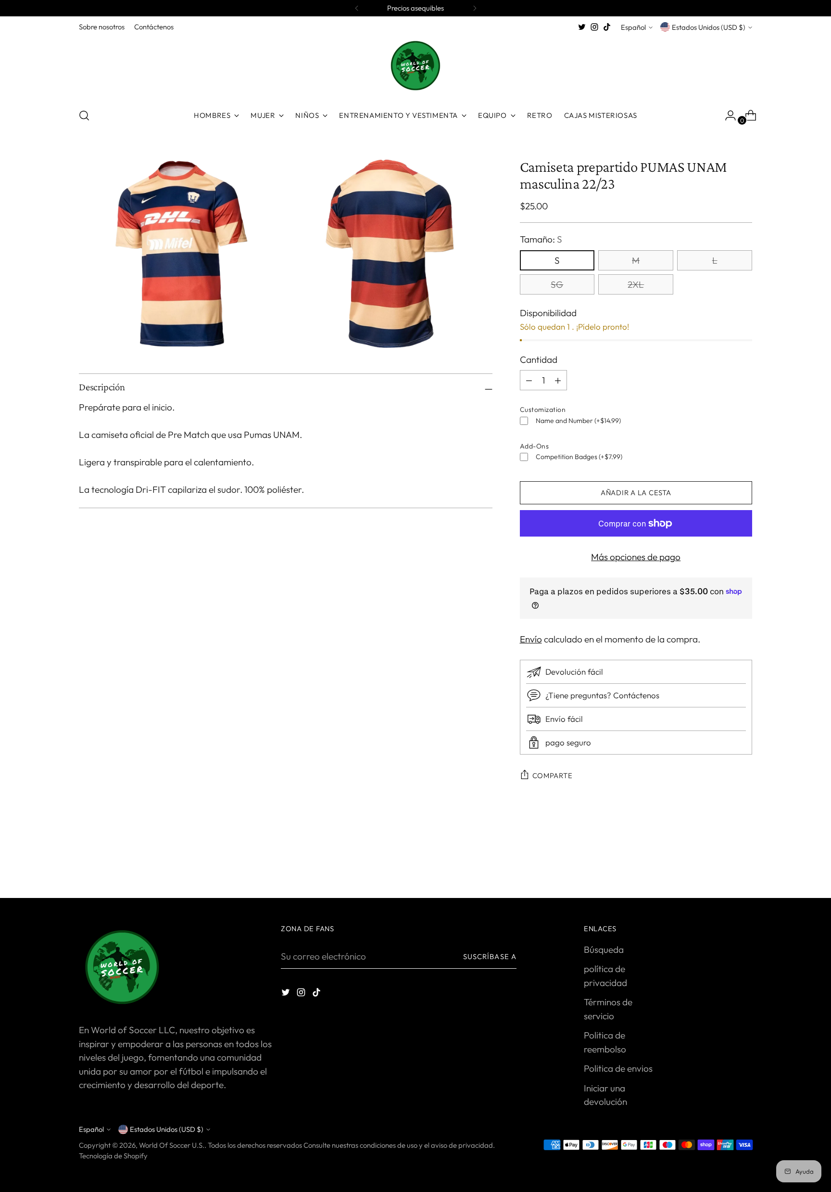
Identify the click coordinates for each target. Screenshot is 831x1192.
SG (557, 284)
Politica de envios (618, 1068)
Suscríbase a (489, 956)
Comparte (552, 775)
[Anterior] (356, 8)
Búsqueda (604, 949)
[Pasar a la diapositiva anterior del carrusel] (722, 865)
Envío (531, 639)
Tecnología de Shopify (113, 1155)
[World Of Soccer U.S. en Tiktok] (607, 27)
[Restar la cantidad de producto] (558, 380)
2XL (636, 284)
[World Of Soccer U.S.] (415, 66)
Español (633, 27)
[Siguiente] (474, 8)
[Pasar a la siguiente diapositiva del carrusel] (744, 865)
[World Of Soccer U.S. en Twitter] (582, 27)
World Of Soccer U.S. (171, 1145)
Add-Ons (534, 446)
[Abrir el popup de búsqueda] (84, 115)
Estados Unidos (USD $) (708, 27)
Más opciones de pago (635, 557)
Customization (543, 409)
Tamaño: (541, 239)
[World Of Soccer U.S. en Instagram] (594, 27)
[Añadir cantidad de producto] (529, 380)
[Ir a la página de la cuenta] (726, 115)
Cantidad (538, 359)
